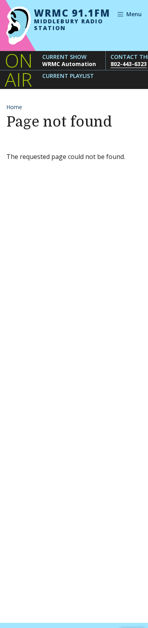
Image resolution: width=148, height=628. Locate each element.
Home (14, 107)
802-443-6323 (129, 64)
